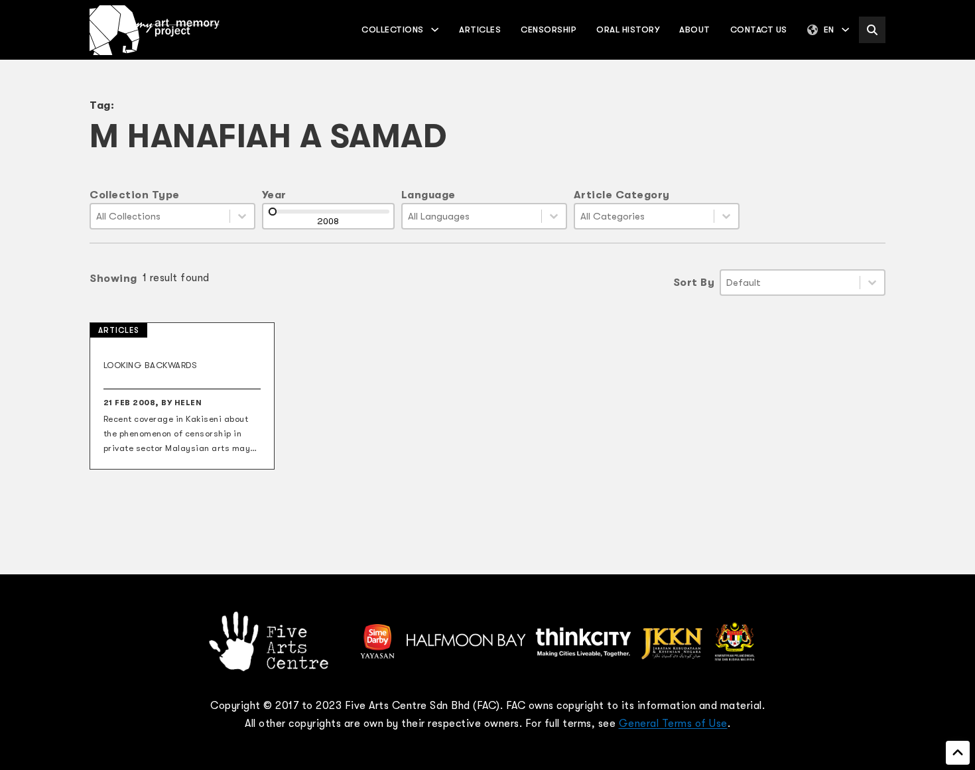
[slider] (273, 212)
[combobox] (160, 216)
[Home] (155, 30)
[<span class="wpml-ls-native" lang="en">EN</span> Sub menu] (845, 29)
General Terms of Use (673, 724)
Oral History (627, 29)
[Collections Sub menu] (434, 29)
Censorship (548, 29)
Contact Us (758, 29)
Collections (392, 29)
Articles (480, 29)
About (694, 29)
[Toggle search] (872, 30)
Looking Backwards (150, 365)
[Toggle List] (242, 216)
